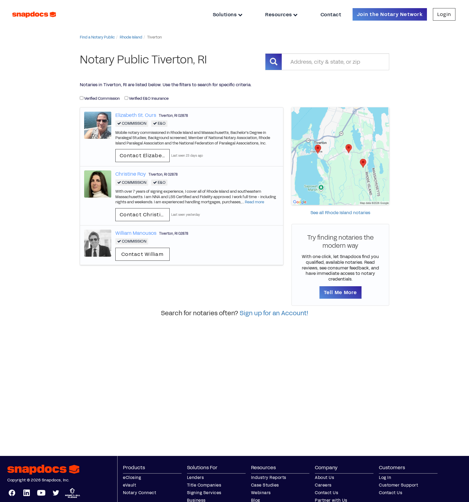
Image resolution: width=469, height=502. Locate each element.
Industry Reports (268, 477)
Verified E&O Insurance (148, 98)
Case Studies (265, 485)
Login (444, 14)
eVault (129, 485)
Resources (279, 14)
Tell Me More (340, 292)
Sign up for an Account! (274, 313)
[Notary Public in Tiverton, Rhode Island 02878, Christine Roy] (97, 184)
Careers (323, 485)
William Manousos (135, 233)
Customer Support (398, 485)
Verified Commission (101, 98)
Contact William (142, 254)
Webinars (261, 492)
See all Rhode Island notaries (340, 213)
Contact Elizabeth (144, 155)
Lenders (195, 477)
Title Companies (204, 485)
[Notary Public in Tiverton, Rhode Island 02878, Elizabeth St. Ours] (97, 125)
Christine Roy (130, 174)
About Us (324, 477)
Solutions (225, 14)
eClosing (132, 477)
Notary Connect (139, 492)
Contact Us (326, 492)
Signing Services (204, 492)
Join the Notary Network (390, 14)
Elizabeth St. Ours (135, 115)
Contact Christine (143, 214)
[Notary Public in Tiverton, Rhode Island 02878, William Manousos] (97, 243)
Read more (254, 202)
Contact (331, 14)
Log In (385, 477)
